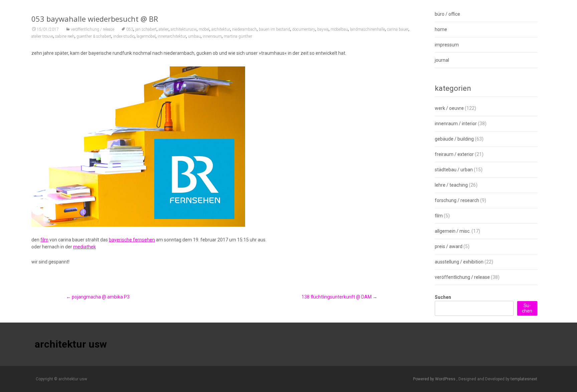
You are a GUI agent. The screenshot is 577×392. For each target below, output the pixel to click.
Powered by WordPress (434, 379)
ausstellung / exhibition (459, 261)
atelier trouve (42, 36)
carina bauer (397, 29)
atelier (164, 29)
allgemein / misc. (452, 231)
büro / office (447, 14)
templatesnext (524, 379)
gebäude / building (454, 139)
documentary (303, 29)
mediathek (84, 246)
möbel (204, 29)
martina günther (238, 36)
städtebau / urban (454, 169)
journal (442, 60)
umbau (194, 36)
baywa (323, 29)
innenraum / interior (456, 123)
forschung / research (457, 200)
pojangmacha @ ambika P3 (98, 297)
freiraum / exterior (454, 154)
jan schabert (146, 29)
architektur (220, 29)
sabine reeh (64, 36)
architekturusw (184, 29)
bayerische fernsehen (132, 239)
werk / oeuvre (449, 108)
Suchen (443, 297)
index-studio (124, 36)
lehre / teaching (451, 185)
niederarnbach (244, 29)
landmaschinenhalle (367, 29)
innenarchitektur (172, 36)
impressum (447, 44)
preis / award (448, 246)
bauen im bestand (274, 29)
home (441, 29)
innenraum (212, 36)
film (44, 239)
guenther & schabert (93, 36)
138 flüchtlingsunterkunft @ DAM (339, 297)
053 (129, 29)
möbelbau (339, 29)
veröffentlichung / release (92, 29)
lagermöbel (146, 36)
